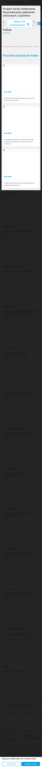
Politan (7, 92)
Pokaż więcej (11, 764)
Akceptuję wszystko (30, 764)
